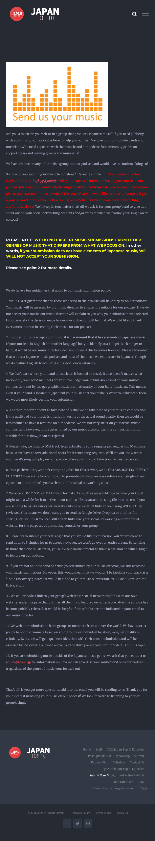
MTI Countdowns (54, 812)
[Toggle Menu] (145, 14)
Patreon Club (99, 762)
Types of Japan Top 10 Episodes (123, 769)
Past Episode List (99, 756)
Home (87, 749)
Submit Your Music (102, 775)
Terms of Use (103, 812)
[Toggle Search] (134, 13)
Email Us (122, 812)
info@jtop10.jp (20, 662)
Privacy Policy (81, 812)
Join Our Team (124, 782)
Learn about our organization (113, 788)
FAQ (141, 782)
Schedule (119, 762)
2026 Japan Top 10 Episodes (125, 749)
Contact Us (137, 762)
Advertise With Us (132, 775)
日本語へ (143, 788)
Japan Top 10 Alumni (130, 756)
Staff (99, 749)
